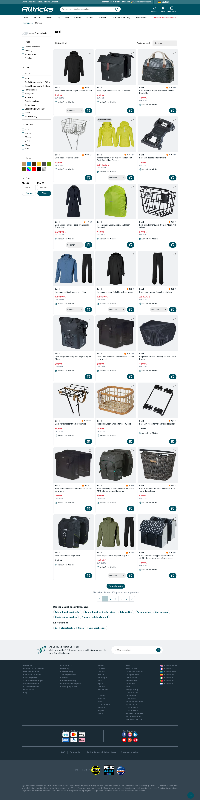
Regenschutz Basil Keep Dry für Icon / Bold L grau (157, 358)
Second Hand (141, 17)
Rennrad (37, 17)
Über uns (27, 666)
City (58, 17)
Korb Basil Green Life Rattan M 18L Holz (114, 424)
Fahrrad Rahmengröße (70, 683)
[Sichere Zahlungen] (73, 737)
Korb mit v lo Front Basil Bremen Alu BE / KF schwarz (157, 226)
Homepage (28, 23)
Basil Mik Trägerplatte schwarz (152, 158)
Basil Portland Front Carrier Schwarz (70, 424)
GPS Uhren (131, 698)
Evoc (100, 701)
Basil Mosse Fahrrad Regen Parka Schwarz (73, 91)
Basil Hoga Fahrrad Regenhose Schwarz (156, 292)
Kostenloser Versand (126, 2)
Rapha (101, 710)
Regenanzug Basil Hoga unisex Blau (70, 292)
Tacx (100, 680)
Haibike (101, 669)
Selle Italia (103, 689)
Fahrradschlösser (134, 719)
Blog (25, 692)
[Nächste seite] (132, 598)
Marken (38, 23)
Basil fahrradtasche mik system (69, 628)
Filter (44, 193)
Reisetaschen (144, 612)
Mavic (101, 674)
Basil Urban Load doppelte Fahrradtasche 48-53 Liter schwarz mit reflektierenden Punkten (157, 557)
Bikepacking (126, 612)
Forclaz (101, 698)
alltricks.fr (168, 669)
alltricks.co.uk (170, 666)
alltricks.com (170, 671)
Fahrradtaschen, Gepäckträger (100, 612)
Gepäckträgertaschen (66, 617)
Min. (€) (25, 183)
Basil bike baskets (97, 628)
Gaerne (101, 695)
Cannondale (104, 704)
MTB (26, 17)
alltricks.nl (168, 683)
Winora (101, 707)
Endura (101, 671)
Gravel (49, 17)
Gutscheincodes (31, 686)
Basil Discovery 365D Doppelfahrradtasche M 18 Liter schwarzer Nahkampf (115, 489)
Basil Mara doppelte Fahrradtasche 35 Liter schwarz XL (115, 358)
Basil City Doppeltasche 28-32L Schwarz (114, 91)
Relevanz (159, 43)
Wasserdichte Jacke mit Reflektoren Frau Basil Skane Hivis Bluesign (114, 159)
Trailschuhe (131, 680)
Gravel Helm (132, 707)
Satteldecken (161, 612)
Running (77, 17)
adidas (101, 666)
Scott (100, 713)
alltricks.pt (169, 680)
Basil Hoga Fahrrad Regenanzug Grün (113, 556)
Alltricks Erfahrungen (33, 680)
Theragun (102, 677)
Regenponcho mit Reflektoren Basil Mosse (115, 292)
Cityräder (130, 683)
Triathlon (102, 17)
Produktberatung (68, 680)
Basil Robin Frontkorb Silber (67, 158)
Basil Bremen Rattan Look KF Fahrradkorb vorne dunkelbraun (157, 489)
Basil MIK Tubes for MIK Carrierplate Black (157, 424)
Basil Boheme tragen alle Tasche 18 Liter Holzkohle (156, 92)
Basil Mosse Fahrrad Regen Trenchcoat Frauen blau (72, 226)
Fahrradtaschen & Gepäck (68, 612)
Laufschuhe (131, 677)
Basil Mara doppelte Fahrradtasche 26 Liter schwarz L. (73, 489)
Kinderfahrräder (133, 716)
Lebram (101, 686)
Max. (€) (40, 183)
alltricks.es (169, 674)
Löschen (29, 193)
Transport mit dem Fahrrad (94, 617)
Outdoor (90, 17)
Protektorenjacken (135, 713)
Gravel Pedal (132, 710)
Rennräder (131, 695)
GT (99, 692)
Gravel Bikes (132, 692)
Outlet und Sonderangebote (164, 17)
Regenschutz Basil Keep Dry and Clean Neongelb (113, 226)
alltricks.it (168, 677)
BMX (67, 17)
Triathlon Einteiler (134, 701)
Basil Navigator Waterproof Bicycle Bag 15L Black (73, 358)
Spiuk (100, 683)
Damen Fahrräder (134, 671)
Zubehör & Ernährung (121, 17)
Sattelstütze (132, 704)
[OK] (158, 650)
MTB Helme (131, 669)
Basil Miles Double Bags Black (67, 556)
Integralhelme (132, 674)
